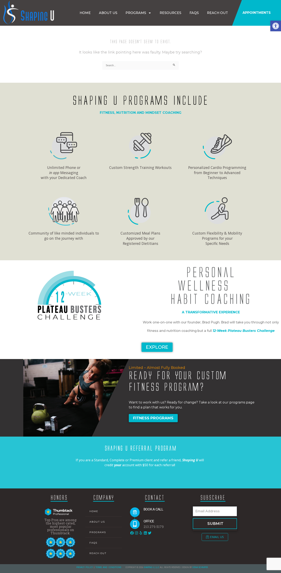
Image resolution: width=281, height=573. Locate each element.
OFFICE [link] (149, 521)
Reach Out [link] (217, 13)
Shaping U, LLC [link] (151, 567)
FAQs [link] (194, 13)
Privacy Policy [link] (84, 567)
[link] (275, 26)
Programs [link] (135, 13)
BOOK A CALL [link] (153, 509)
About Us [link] (108, 13)
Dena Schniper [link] (200, 567)
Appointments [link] (257, 13)
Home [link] (85, 13)
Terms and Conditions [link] (108, 567)
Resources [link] (170, 13)
